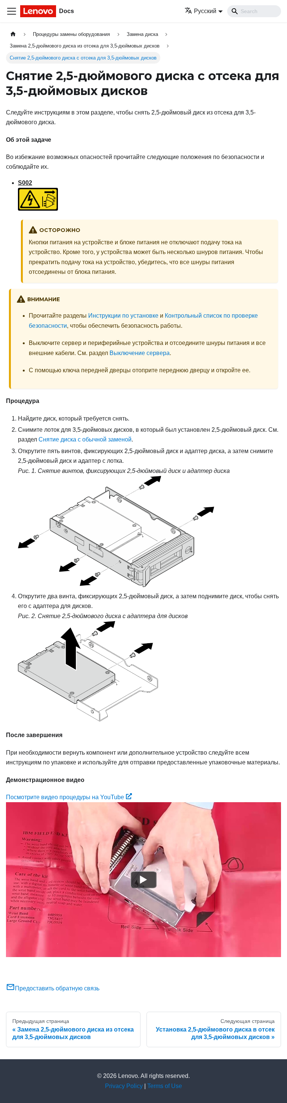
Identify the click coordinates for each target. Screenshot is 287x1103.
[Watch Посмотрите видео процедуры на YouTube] (143, 879)
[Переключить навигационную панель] (11, 11)
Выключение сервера (139, 353)
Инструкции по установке (123, 315)
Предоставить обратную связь (57, 988)
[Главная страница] (13, 34)
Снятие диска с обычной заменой (85, 439)
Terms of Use (164, 1086)
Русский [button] (205, 11)
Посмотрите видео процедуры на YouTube (65, 797)
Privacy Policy (124, 1086)
